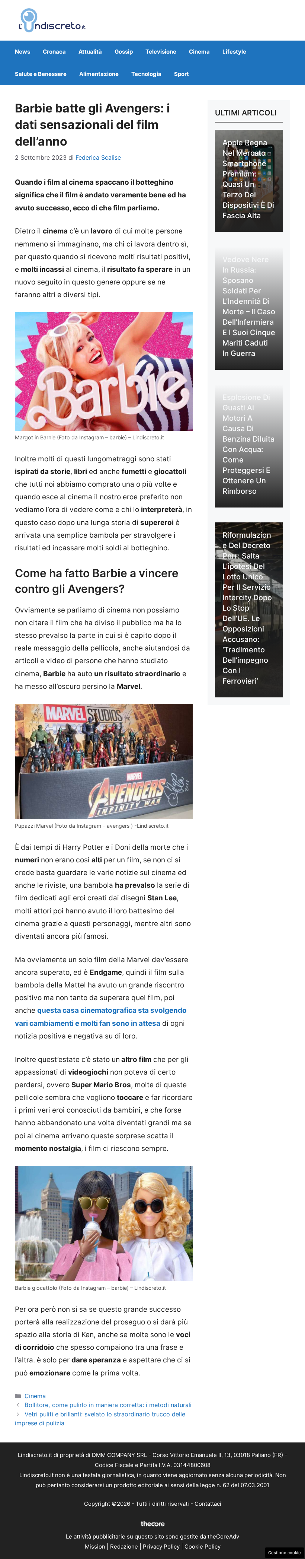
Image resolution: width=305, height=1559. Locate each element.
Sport (181, 73)
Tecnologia (146, 73)
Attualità (90, 51)
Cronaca (54, 51)
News (22, 51)
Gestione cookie (284, 1552)
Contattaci (208, 1503)
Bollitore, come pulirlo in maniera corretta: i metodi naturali (108, 1405)
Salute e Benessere (41, 73)
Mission (95, 1546)
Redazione (124, 1546)
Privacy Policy (161, 1546)
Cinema (199, 51)
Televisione (160, 51)
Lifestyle (234, 51)
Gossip (124, 51)
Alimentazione (99, 73)
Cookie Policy (202, 1546)
